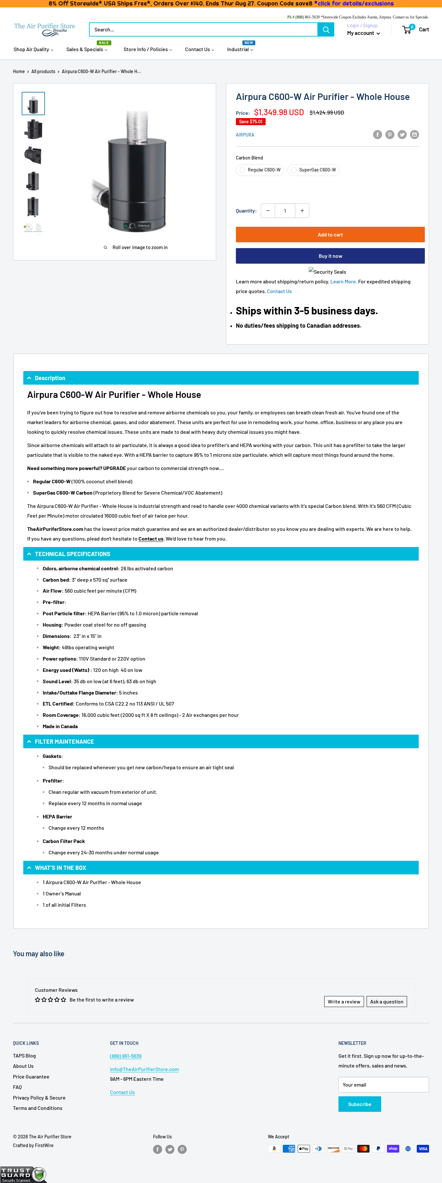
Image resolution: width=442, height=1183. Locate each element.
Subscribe (359, 1104)
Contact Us (279, 291)
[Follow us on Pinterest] (182, 1149)
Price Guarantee (31, 1076)
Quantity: (246, 210)
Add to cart (330, 234)
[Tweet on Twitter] (402, 134)
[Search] (326, 29)
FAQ (17, 1087)
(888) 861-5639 (125, 1056)
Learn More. (343, 281)
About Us (23, 1066)
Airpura (245, 134)
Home (19, 71)
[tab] (221, 378)
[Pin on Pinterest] (389, 134)
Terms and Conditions (37, 1108)
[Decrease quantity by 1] (268, 210)
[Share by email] (414, 134)
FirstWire (44, 1145)
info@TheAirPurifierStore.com (144, 1069)
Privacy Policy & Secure (39, 1097)
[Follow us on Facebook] (157, 1149)
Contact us (150, 538)
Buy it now (330, 256)
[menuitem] (33, 49)
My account (361, 32)
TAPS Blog (24, 1055)
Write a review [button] (344, 1001)
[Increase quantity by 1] (302, 210)
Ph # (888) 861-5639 (303, 17)
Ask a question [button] (386, 1001)
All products (43, 71)
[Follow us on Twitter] (169, 1149)
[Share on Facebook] (377, 134)
